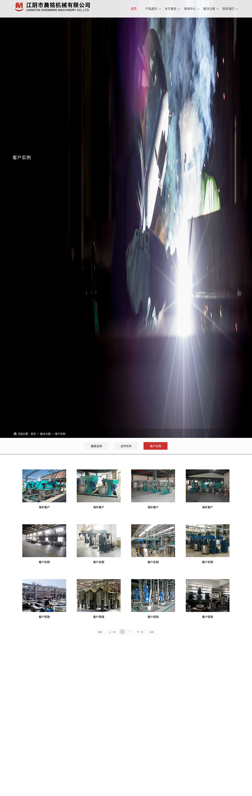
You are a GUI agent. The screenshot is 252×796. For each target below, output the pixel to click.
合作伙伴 (126, 446)
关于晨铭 (171, 8)
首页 (134, 8)
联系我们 (228, 8)
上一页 (112, 632)
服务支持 (96, 446)
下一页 (140, 632)
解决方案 (209, 8)
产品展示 (151, 8)
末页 (151, 632)
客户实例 (60, 434)
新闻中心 (190, 8)
